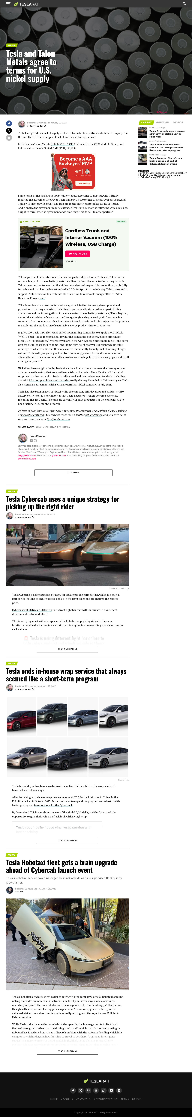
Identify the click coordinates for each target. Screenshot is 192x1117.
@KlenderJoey (93, 415)
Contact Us (83, 1099)
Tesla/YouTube (160, 112)
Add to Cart (80, 254)
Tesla (67, 427)
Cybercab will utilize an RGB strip (32, 610)
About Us (67, 1099)
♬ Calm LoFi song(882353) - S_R (154, 177)
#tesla (150, 175)
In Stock (121, 222)
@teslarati (143, 171)
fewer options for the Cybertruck (53, 805)
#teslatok (159, 175)
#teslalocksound (172, 175)
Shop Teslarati (32, 221)
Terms (125, 1099)
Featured (56, 427)
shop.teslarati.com (27, 458)
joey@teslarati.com (32, 415)
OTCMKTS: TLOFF (63, 144)
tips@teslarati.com (58, 419)
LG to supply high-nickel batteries (49, 380)
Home (54, 1099)
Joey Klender (36, 126)
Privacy (137, 1099)
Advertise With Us (105, 1099)
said (42, 298)
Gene (20, 891)
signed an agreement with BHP (42, 384)
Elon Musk (42, 427)
